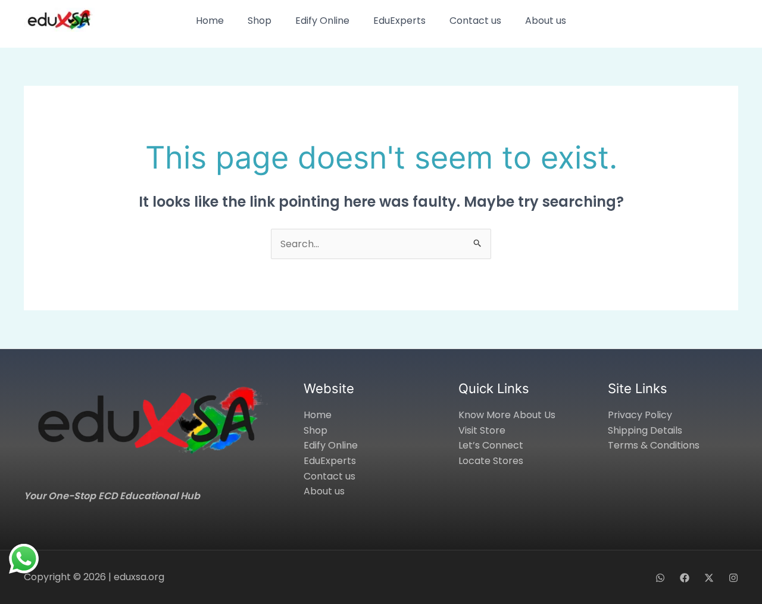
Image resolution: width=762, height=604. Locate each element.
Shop (259, 20)
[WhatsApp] (660, 578)
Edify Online (322, 20)
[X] (709, 578)
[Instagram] (733, 578)
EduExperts (399, 20)
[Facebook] (684, 578)
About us (545, 20)
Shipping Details (645, 430)
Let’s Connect (490, 445)
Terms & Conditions (653, 445)
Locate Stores (490, 461)
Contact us (475, 20)
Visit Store (481, 430)
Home (210, 20)
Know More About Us (506, 415)
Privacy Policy (640, 415)
